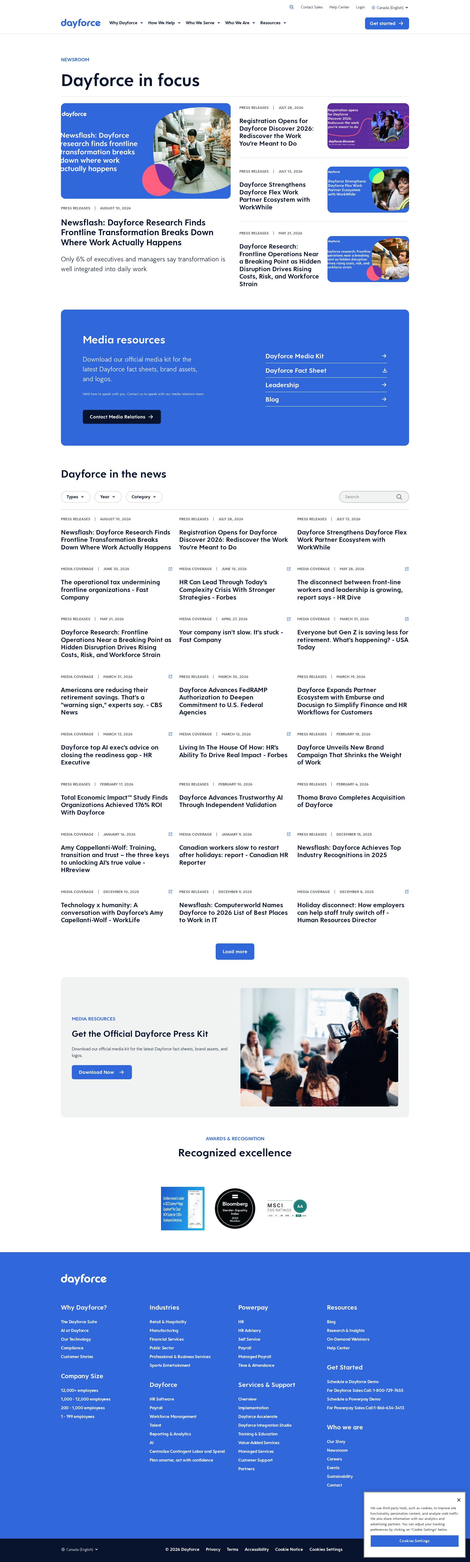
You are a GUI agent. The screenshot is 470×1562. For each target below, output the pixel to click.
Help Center (339, 7)
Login (360, 7)
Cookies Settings (415, 1540)
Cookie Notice (289, 1549)
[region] (415, 1525)
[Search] (399, 497)
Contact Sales (312, 7)
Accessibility (257, 1549)
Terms (232, 1549)
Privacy (213, 1549)
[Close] (459, 1500)
